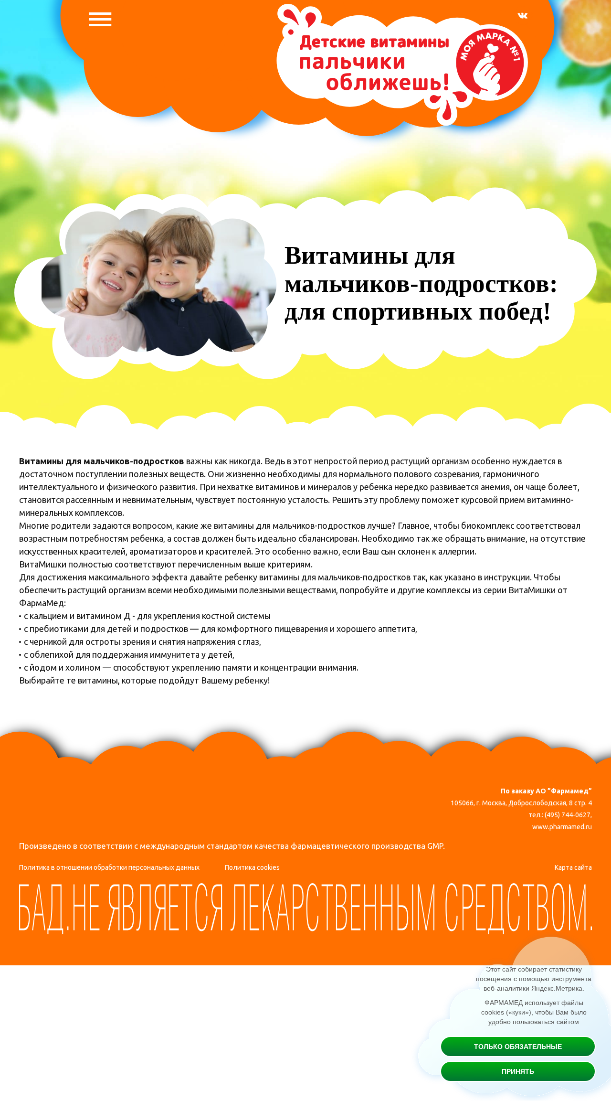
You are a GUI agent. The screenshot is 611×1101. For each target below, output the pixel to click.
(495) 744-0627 (567, 815)
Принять (518, 1071)
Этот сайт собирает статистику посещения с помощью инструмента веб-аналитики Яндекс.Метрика (533, 978)
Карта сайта (573, 867)
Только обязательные (518, 1046)
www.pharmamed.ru (562, 827)
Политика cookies (252, 867)
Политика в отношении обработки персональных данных (109, 867)
